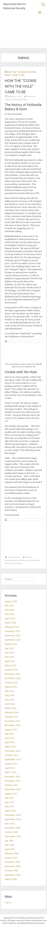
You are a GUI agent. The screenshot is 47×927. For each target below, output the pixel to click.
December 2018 (12, 862)
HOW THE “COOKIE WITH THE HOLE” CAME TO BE (21, 86)
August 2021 (11, 793)
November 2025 (13, 635)
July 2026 (9, 605)
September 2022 (13, 759)
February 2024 (12, 712)
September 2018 (13, 875)
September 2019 (13, 836)
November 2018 (12, 866)
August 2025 (11, 644)
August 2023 (11, 729)
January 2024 (11, 716)
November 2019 (12, 828)
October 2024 (11, 682)
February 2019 (11, 853)
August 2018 (11, 879)
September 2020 (13, 819)
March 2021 (10, 810)
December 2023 (12, 721)
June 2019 (9, 845)
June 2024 (10, 695)
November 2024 (13, 678)
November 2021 (12, 781)
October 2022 (11, 755)
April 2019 (10, 849)
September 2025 (13, 640)
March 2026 (10, 622)
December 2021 (12, 776)
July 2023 (9, 734)
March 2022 (10, 772)
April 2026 (10, 618)
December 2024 (12, 674)
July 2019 (9, 840)
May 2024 (9, 699)
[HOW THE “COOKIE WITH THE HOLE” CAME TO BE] (23, 75)
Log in (8, 902)
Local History (14, 557)
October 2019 (11, 832)
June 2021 (9, 802)
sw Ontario (17, 563)
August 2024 (11, 687)
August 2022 (11, 763)
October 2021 (11, 785)
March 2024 (10, 708)
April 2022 (10, 768)
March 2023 (10, 746)
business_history (12, 560)
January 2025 (11, 669)
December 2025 (12, 631)
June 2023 (9, 738)
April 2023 (10, 742)
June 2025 (9, 652)
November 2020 (13, 815)
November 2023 (12, 725)
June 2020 (10, 823)
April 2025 (10, 661)
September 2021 (13, 789)
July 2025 (9, 648)
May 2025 (9, 657)
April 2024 (10, 704)
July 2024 (9, 691)
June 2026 (10, 610)
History (23, 560)
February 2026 (12, 627)
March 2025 (10, 665)
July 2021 (9, 798)
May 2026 (9, 614)
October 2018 (11, 870)
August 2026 (11, 601)
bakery (29, 557)
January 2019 (11, 857)
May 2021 (9, 806)
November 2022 (13, 751)
